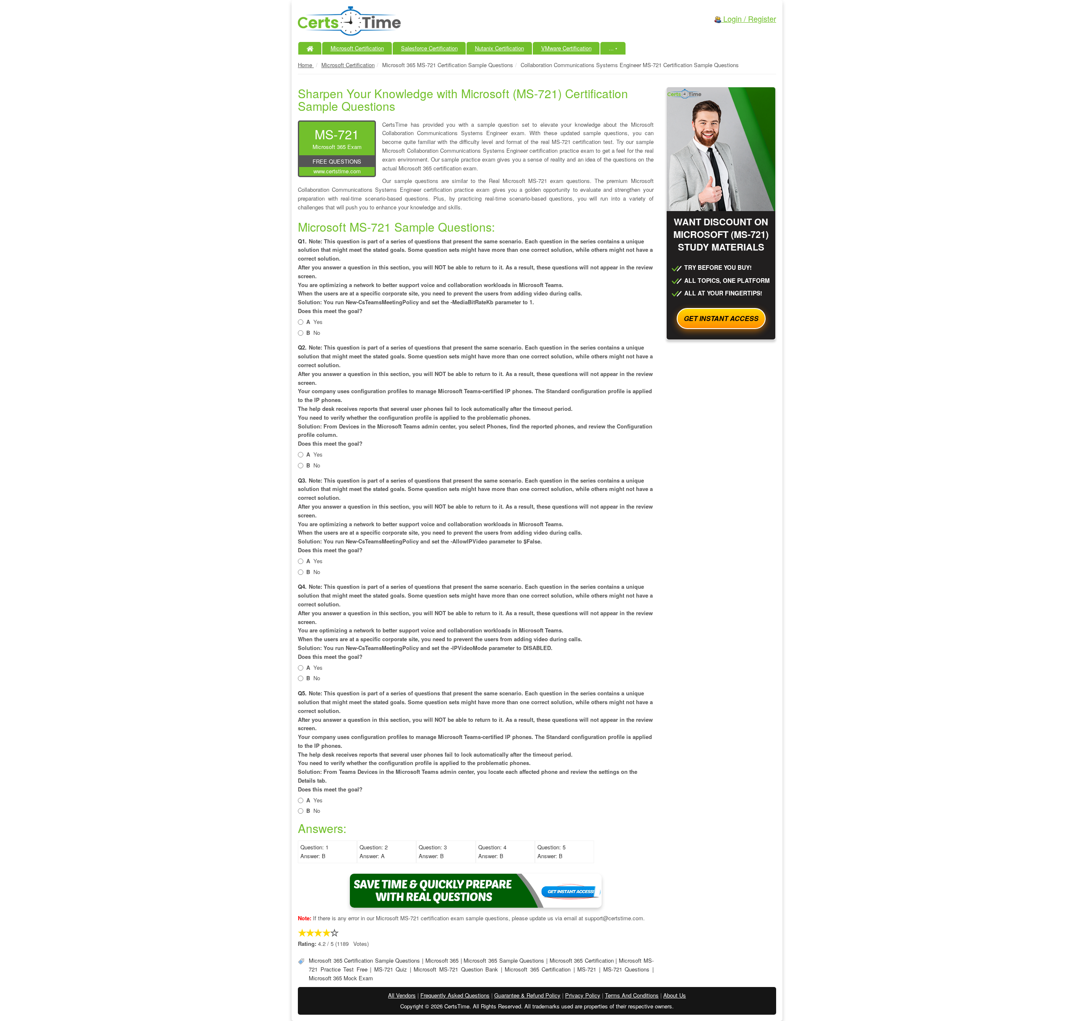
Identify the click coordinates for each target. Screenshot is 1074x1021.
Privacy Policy (582, 995)
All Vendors (402, 995)
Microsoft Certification (357, 48)
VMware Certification (566, 48)
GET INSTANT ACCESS (721, 318)
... (613, 48)
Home (306, 65)
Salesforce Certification (429, 48)
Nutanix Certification (499, 48)
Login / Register (748, 18)
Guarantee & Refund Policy (527, 995)
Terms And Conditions (632, 995)
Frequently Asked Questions (455, 995)
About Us (674, 995)
